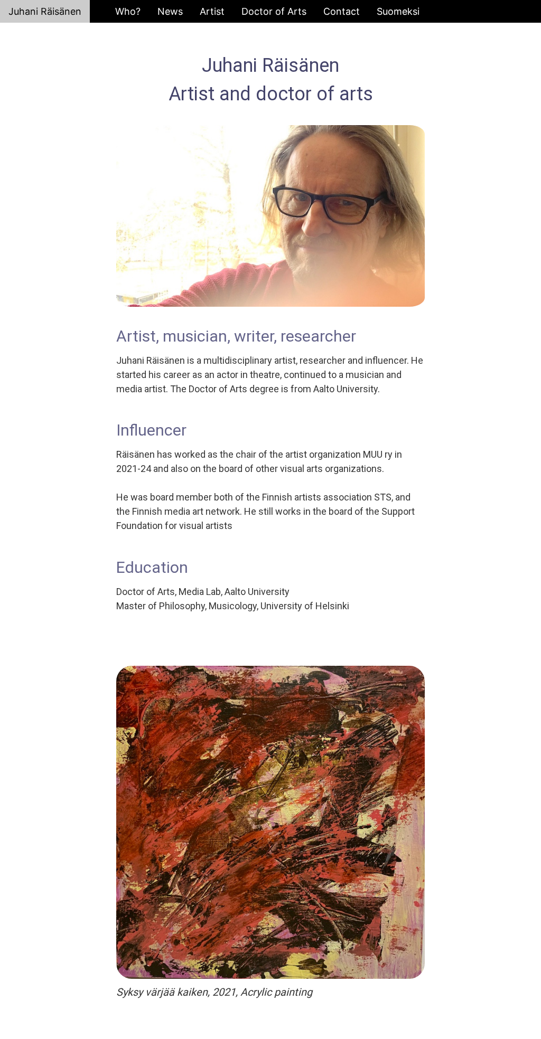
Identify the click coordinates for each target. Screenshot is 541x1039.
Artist (212, 11)
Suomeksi (398, 11)
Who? (128, 11)
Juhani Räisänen (44, 11)
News (170, 11)
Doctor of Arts (273, 11)
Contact (341, 11)
